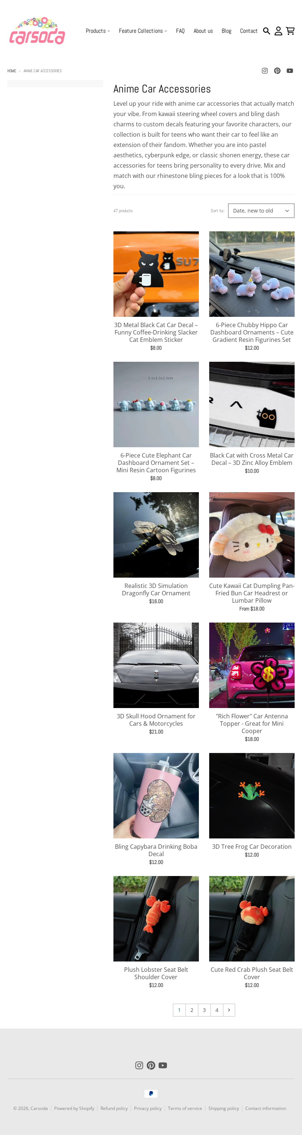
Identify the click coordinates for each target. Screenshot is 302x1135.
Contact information (265, 1108)
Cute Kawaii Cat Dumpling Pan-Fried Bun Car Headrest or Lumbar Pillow (252, 593)
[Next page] (229, 1010)
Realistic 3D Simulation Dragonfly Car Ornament (156, 589)
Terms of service (185, 1108)
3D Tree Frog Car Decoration (252, 846)
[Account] (278, 31)
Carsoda (39, 1108)
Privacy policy (148, 1108)
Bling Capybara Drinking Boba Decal (156, 850)
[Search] (266, 31)
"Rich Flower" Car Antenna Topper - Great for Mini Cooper (252, 723)
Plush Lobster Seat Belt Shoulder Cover (156, 973)
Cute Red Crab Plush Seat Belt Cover (252, 973)
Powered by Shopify (74, 1108)
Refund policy (114, 1108)
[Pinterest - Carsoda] (277, 71)
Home (11, 70)
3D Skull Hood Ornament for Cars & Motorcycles (156, 719)
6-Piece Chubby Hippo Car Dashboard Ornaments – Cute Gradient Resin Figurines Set (252, 332)
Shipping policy (223, 1108)
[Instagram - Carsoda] (265, 71)
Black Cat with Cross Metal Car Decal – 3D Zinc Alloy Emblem (252, 459)
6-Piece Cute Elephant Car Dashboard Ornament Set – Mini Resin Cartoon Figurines (156, 463)
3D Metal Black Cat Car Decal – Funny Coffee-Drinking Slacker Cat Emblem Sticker (156, 332)
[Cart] (290, 31)
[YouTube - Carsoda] (290, 71)
